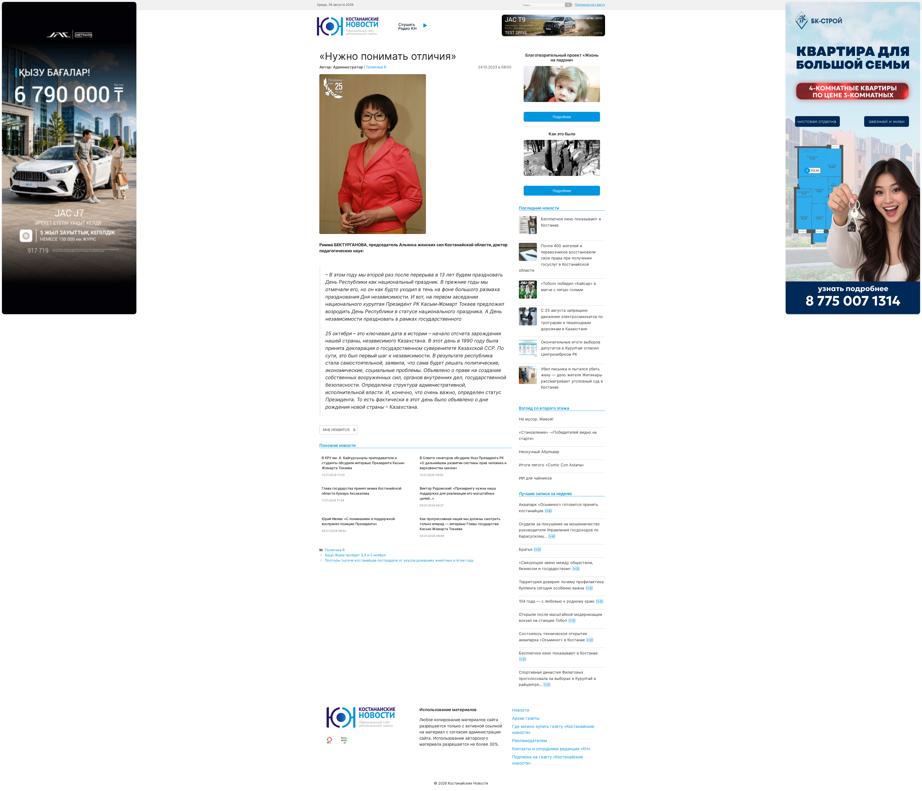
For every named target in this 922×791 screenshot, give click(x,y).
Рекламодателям (529, 740)
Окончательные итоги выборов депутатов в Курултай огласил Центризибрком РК (570, 348)
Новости (520, 710)
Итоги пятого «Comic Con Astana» (551, 464)
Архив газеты (526, 718)
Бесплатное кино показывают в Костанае (558, 653)
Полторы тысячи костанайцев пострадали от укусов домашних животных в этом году (399, 560)
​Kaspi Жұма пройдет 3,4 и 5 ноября (355, 555)
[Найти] (568, 5)
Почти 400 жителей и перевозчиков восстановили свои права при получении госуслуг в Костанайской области (557, 258)
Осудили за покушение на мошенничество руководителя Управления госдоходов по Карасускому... (559, 530)
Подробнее (562, 117)
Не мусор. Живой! (536, 419)
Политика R (376, 67)
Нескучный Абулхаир (539, 451)
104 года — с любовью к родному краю (556, 601)
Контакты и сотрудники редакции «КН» (551, 748)
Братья (525, 549)
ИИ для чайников (535, 478)
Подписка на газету (590, 4)
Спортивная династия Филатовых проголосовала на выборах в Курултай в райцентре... (557, 678)
